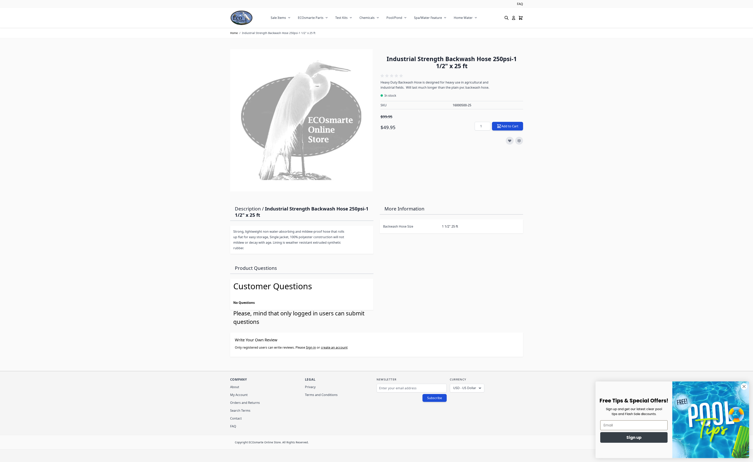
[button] (392, 75)
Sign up (634, 437)
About (234, 387)
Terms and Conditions (321, 395)
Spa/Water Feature (428, 18)
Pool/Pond (394, 18)
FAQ (520, 4)
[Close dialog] (744, 386)
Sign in (311, 347)
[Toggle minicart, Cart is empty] (521, 18)
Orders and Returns (245, 402)
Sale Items (278, 18)
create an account (334, 347)
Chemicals (367, 18)
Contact (236, 418)
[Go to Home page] (241, 17)
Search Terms (240, 410)
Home (234, 33)
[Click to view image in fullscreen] (301, 120)
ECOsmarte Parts (310, 18)
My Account (239, 395)
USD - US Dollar (464, 388)
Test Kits (341, 18)
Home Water (463, 18)
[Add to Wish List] (510, 141)
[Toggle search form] (506, 18)
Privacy (310, 387)
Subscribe (434, 398)
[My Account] (513, 18)
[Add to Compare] (519, 141)
